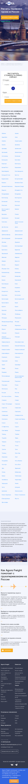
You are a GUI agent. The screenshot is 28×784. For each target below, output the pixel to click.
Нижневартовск (19, 342)
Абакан (4, 133)
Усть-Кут (4, 464)
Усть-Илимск (18, 460)
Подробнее (13, 777)
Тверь (16, 438)
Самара (4, 400)
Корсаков (4, 295)
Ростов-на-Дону (6, 396)
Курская (4, 310)
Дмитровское (19, 234)
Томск (3, 445)
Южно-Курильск (6, 494)
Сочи (16, 423)
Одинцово (5, 361)
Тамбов (17, 434)
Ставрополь (5, 426)
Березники (18, 167)
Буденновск (5, 179)
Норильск (4, 357)
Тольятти (17, 441)
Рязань (17, 396)
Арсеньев (4, 152)
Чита (3, 487)
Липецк (4, 314)
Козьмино (17, 287)
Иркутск (17, 261)
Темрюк (4, 441)
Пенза (16, 368)
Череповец (18, 479)
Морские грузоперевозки (5, 732)
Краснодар (5, 299)
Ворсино (17, 205)
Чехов (16, 483)
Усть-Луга (18, 464)
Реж (16, 389)
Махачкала (18, 318)
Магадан (4, 318)
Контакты (3, 699)
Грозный (17, 218)
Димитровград (6, 234)
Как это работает (5, 670)
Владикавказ (5, 194)
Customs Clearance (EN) (21, 704)
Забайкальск (18, 253)
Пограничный (5, 381)
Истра (3, 265)
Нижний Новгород (20, 345)
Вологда (17, 201)
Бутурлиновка (19, 179)
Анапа (3, 144)
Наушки (17, 333)
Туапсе (4, 449)
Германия (3, 718)
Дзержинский (18, 231)
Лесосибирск (19, 310)
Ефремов (17, 249)
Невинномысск (6, 342)
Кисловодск (5, 284)
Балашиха (5, 160)
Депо (16, 227)
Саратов (4, 407)
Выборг (17, 209)
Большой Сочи (6, 175)
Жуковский (5, 253)
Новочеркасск (19, 353)
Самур (17, 400)
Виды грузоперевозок (20, 693)
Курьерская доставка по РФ (10, 751)
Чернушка (5, 483)
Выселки (4, 214)
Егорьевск (4, 246)
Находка (17, 336)
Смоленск (5, 419)
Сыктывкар (5, 430)
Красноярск (5, 302)
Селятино (4, 411)
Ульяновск (4, 457)
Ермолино (4, 249)
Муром (4, 329)
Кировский (18, 280)
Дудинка (17, 242)
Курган (4, 306)
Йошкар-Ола (5, 268)
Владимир (18, 194)
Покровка (4, 385)
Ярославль (5, 502)
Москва (17, 321)
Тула (16, 449)
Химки (3, 476)
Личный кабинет (19, 668)
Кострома (18, 295)
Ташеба (4, 438)
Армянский (18, 148)
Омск (16, 361)
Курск (16, 306)
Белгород (17, 163)
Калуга (4, 276)
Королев (17, 291)
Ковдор (4, 287)
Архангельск (18, 152)
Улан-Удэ (17, 453)
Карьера (3, 696)
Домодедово (18, 238)
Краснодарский (19, 299)
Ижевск (4, 261)
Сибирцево (5, 415)
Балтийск (17, 160)
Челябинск (5, 479)
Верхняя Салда (19, 186)
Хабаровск (18, 472)
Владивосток (18, 190)
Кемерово (18, 276)
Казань (17, 268)
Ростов (17, 392)
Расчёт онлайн (18, 670)
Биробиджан (5, 171)
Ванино (4, 182)
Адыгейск (4, 137)
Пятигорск (5, 389)
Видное (4, 190)
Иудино (17, 265)
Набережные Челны (20, 329)
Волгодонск (18, 197)
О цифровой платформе (7, 668)
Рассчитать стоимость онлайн (10, 17)
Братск (17, 175)
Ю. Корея (3, 723)
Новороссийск (6, 349)
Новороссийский (19, 349)
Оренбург (18, 364)
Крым (16, 302)
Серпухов (17, 411)
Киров (3, 280)
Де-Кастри (5, 227)
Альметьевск (18, 141)
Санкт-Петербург (7, 404)
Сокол (3, 423)
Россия (4, 392)
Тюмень (4, 453)
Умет (16, 457)
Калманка (17, 272)
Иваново (4, 257)
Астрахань (5, 156)
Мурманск (18, 325)
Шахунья (17, 487)
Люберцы (17, 314)
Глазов (16, 214)
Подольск (17, 381)
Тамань (4, 434)
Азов (16, 137)
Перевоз (4, 372)
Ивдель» (17, 257)
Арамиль (17, 144)
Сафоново (18, 407)
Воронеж (4, 205)
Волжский (4, 201)
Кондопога (5, 291)
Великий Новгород (7, 186)
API (1, 687)
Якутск (17, 498)
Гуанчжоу (4, 222)
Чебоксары (18, 476)
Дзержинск (5, 231)
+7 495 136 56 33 (5, 742)
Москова (4, 325)
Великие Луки (19, 182)
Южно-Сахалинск (20, 494)
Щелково (4, 491)
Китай (2, 715)
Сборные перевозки (6, 735)
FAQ (2, 681)
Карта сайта (4, 701)
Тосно (16, 445)
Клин (16, 284)
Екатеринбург (19, 246)
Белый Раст (5, 167)
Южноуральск (6, 498)
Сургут (17, 426)
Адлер (17, 133)
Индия (2, 720)
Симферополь (19, 415)
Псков (16, 385)
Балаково (17, 156)
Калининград (5, 272)
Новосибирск (5, 353)
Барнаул (4, 163)
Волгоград (5, 197)
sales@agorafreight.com (7, 747)
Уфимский (17, 468)
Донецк (4, 242)
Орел (3, 364)
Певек (3, 368)
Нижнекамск (5, 345)
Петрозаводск (6, 376)
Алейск (4, 141)
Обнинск (17, 357)
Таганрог (17, 430)
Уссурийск (5, 460)
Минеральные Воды (7, 321)
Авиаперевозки (5, 729)
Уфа (3, 468)
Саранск (17, 404)
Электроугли (18, 491)
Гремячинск (5, 218)
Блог (2, 694)
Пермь (16, 372)
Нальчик (4, 333)
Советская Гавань (20, 419)
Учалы (3, 472)
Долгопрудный (6, 238)
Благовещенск (19, 171)
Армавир (4, 148)
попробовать (8, 650)
